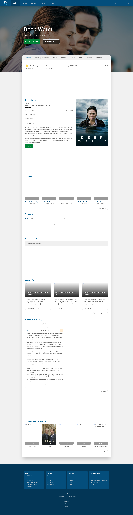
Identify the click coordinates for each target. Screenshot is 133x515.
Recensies (63, 57)
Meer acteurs (102, 208)
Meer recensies (102, 250)
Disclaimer (93, 478)
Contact (49, 475)
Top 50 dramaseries (30, 480)
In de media (50, 482)
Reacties (72, 57)
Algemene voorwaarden (96, 482)
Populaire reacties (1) (34, 319)
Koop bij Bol (29, 146)
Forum (53, 3)
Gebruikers (71, 480)
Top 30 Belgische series (31, 484)
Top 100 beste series (30, 475)
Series (15, 3)
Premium (43, 3)
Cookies (92, 475)
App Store (61, 496)
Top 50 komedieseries (30, 478)
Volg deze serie (33, 41)
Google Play (73, 496)
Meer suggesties (101, 452)
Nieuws (33, 3)
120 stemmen (29, 68)
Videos (80, 57)
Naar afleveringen (59, 225)
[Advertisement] (66, 82)
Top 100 (24, 3)
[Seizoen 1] (45, 218)
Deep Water (38, 29)
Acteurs (36, 57)
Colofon (49, 478)
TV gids (70, 482)
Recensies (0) (31, 239)
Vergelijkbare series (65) (35, 421)
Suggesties (99, 57)
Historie (49, 480)
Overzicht (28, 57)
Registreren (121, 3)
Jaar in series (28, 486)
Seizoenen (29, 214)
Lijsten (70, 478)
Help (70, 475)
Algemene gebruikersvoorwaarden (99, 480)
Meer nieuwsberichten (100, 314)
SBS (52, 68)
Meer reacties (102, 391)
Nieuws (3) (29, 280)
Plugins (92, 484)
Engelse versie (50, 484)
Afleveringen (45, 57)
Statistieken (89, 57)
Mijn (6, 3)
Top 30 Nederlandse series (31, 482)
